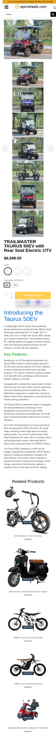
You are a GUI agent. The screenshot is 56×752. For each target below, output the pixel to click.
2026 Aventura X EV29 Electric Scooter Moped (28, 592)
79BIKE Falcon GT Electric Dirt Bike (28, 638)
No (7, 285)
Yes (15, 285)
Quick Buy (28, 522)
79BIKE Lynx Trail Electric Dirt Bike (28, 684)
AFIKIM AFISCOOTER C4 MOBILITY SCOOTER (28, 728)
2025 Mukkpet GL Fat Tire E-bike (28, 536)
